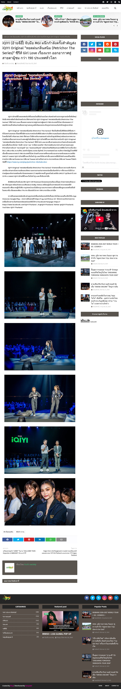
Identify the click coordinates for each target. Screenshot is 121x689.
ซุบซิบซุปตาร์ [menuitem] (31, 8)
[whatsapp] (107, 50)
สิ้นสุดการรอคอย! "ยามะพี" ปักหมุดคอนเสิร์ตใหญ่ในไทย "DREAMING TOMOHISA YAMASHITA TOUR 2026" (104, 272)
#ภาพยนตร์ (21, 617)
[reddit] (107, 44)
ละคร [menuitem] (42, 8)
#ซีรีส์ (21, 629)
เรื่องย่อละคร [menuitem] (52, 8)
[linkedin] (99, 44)
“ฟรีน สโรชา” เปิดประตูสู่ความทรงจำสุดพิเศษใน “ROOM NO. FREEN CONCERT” (67, 20)
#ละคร (21, 624)
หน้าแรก (6, 37)
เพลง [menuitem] (79, 8)
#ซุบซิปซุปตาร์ (21, 637)
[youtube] (99, 50)
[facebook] (103, 2)
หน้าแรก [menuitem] (20, 8)
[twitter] (107, 2)
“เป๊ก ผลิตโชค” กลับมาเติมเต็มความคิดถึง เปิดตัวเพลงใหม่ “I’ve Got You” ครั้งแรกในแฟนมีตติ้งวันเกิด (105, 642)
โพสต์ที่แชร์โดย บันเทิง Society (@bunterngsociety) (102, 163)
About (9, 2)
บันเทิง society (9, 63)
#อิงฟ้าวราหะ (20, 532)
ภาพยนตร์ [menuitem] (70, 8)
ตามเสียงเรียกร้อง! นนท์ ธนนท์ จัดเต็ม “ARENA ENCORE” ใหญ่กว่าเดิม (28, 20)
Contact (15, 2)
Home (3, 2)
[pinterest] (115, 2)
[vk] (84, 50)
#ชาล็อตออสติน (15, 37)
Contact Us (115, 686)
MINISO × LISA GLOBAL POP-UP (56, 634)
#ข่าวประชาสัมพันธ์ (21, 612)
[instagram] (111, 2)
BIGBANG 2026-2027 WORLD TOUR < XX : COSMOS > (104, 245)
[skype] (119, 2)
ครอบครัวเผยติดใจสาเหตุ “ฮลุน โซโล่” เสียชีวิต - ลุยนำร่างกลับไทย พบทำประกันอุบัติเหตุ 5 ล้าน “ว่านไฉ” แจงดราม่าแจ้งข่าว (104, 300)
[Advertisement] (100, 82)
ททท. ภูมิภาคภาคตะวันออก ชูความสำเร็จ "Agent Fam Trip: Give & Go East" (105, 20)
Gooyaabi (28, 686)
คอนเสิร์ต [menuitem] (105, 8)
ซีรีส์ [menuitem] (61, 8)
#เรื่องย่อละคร (21, 633)
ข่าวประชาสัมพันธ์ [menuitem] (91, 8)
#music (21, 620)
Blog (11, 686)
